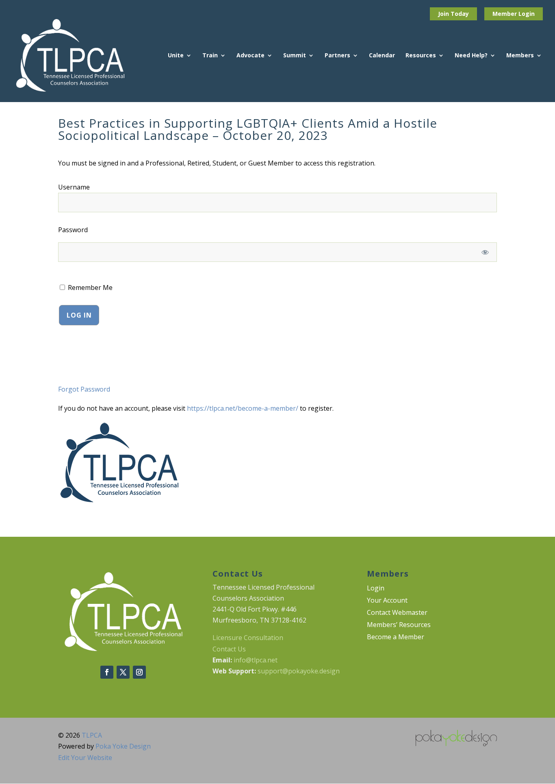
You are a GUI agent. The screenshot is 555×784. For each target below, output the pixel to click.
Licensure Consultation (247, 637)
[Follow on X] (123, 672)
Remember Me (89, 287)
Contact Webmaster (397, 613)
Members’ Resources (399, 625)
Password (73, 229)
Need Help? (471, 55)
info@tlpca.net (256, 660)
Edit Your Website (85, 757)
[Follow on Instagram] (139, 672)
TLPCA (92, 735)
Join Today (453, 13)
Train (210, 55)
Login (526, 13)
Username (74, 187)
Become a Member (395, 637)
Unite (176, 55)
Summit (294, 55)
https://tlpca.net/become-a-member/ (242, 408)
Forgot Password (84, 389)
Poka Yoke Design (123, 746)
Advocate (250, 55)
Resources (420, 55)
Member (505, 13)
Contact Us (229, 649)
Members (520, 55)
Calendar (382, 55)
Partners (337, 55)
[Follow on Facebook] (106, 672)
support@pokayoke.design (299, 670)
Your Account (387, 601)
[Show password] (485, 252)
